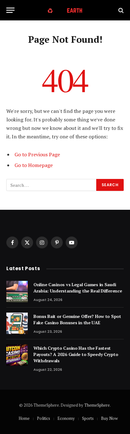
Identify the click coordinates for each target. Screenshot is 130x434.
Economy (66, 418)
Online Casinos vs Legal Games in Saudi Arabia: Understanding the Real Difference (77, 287)
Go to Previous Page (37, 154)
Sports (88, 418)
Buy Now (109, 418)
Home (24, 418)
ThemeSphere (97, 405)
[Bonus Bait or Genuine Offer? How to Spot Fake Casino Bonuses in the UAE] (17, 323)
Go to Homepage (34, 165)
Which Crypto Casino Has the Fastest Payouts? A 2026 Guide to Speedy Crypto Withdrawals (75, 354)
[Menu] (10, 10)
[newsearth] (65, 10)
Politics (43, 418)
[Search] (120, 10)
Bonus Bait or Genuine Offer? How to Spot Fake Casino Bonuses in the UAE (77, 319)
